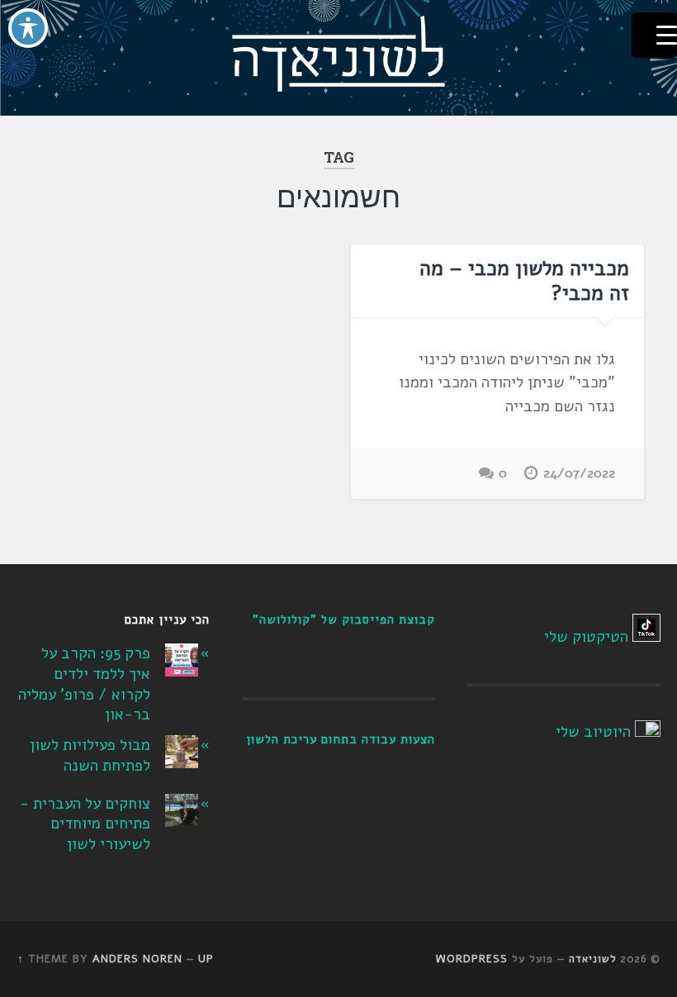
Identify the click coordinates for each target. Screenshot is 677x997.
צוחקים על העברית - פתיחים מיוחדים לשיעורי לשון (85, 824)
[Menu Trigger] (654, 35)
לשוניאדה (593, 959)
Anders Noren (137, 959)
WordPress (472, 959)
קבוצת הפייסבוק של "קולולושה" (344, 619)
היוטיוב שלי (593, 732)
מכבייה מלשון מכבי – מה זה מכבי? (524, 280)
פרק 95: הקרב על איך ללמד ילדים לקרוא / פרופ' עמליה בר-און (84, 684)
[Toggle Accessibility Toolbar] (28, 28)
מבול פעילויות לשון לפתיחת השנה (90, 755)
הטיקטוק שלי (586, 637)
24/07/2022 (579, 473)
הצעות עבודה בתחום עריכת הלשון (340, 739)
